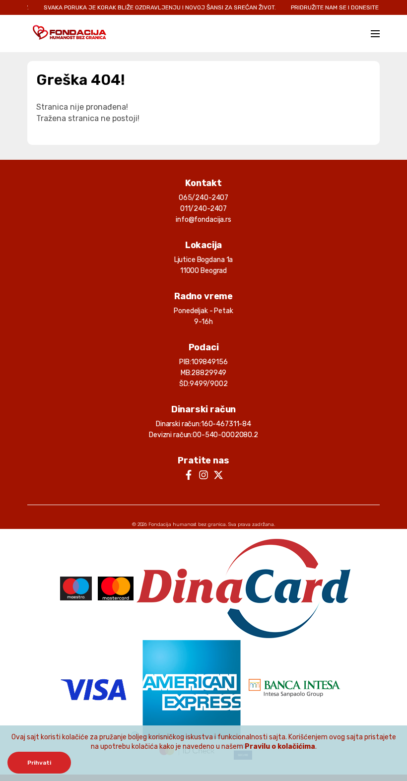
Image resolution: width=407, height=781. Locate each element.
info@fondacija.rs (203, 219)
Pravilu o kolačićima (280, 746)
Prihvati (39, 762)
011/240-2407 (203, 208)
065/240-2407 (203, 198)
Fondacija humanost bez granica (187, 524)
